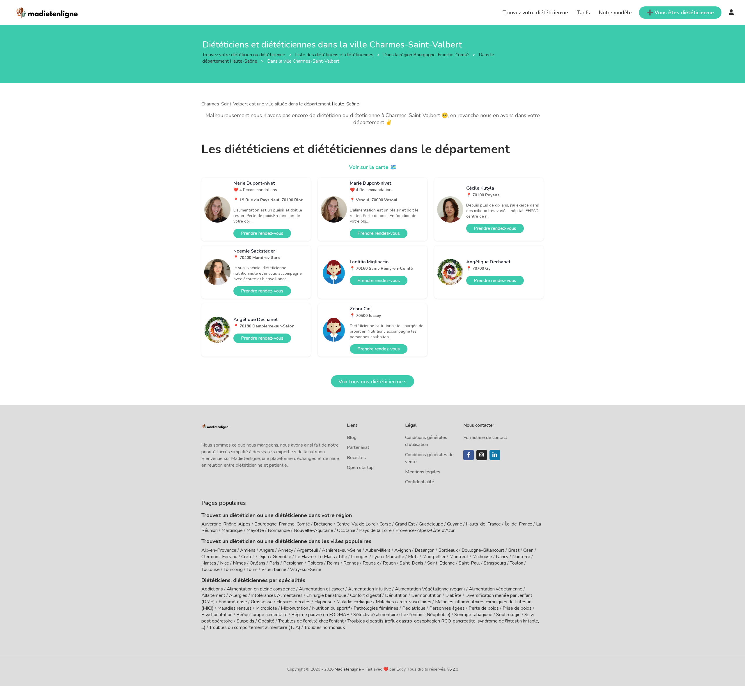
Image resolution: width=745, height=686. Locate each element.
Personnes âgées (447, 608)
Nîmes (239, 563)
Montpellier (434, 556)
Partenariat (358, 447)
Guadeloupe (431, 524)
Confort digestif (365, 595)
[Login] (731, 12)
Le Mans (326, 556)
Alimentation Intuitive (369, 589)
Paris (274, 563)
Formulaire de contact (485, 437)
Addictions (212, 589)
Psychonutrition (217, 614)
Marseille (395, 556)
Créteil (248, 556)
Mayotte (255, 530)
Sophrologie (508, 614)
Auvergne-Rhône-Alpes (226, 524)
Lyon (377, 556)
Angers (266, 550)
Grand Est (405, 524)
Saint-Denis (411, 563)
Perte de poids (484, 608)
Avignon (402, 550)
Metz (413, 556)
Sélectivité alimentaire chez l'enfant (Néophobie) (401, 614)
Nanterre (521, 556)
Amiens (248, 550)
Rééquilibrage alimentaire (262, 614)
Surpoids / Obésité (255, 621)
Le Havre (304, 556)
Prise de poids (517, 608)
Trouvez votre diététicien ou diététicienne (244, 54)
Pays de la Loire (375, 530)
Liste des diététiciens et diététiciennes (335, 54)
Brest (513, 550)
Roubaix (371, 563)
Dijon (263, 556)
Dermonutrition (427, 595)
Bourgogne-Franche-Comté (282, 524)
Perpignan (293, 563)
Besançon (424, 550)
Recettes (356, 457)
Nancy (502, 556)
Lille (343, 556)
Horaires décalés (293, 602)
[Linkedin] (494, 455)
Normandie (279, 530)
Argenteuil (307, 550)
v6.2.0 (452, 669)
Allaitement (213, 595)
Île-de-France (518, 524)
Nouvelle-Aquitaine (313, 530)
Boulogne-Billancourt (483, 550)
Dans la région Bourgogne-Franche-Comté (426, 54)
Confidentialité (419, 482)
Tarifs (583, 12)
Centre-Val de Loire (356, 524)
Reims (333, 563)
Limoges (359, 556)
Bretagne (323, 524)
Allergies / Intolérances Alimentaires (266, 595)
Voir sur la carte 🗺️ (372, 167)
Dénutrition (396, 595)
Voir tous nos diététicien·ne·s (372, 381)
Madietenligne (348, 669)
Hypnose (323, 602)
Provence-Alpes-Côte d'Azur (425, 530)
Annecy (285, 550)
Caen (528, 550)
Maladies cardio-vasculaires (403, 602)
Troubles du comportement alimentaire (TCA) (254, 627)
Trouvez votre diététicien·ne (535, 12)
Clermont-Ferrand (219, 556)
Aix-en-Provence (218, 550)
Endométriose (233, 602)
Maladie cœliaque (354, 602)
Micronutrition (294, 608)
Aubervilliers (378, 550)
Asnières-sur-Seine (341, 550)
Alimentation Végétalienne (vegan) (430, 589)
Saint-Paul (469, 563)
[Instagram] (481, 455)
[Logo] (47, 11)
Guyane (454, 524)
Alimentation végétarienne (495, 589)
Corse (385, 524)
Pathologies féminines (376, 608)
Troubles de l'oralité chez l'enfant (311, 621)
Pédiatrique (413, 608)
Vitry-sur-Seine (305, 569)
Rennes (351, 563)
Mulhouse (482, 556)
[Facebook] (468, 455)
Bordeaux (448, 550)
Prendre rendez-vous (262, 233)
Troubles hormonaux (324, 627)
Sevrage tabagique (473, 614)
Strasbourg (495, 563)
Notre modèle (615, 12)
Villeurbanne (273, 569)
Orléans (257, 563)
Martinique (232, 530)
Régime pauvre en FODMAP (320, 614)
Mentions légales (422, 472)
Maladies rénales (234, 608)
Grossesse (262, 602)
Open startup (360, 467)
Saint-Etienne (441, 563)
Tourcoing (233, 569)
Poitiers (315, 563)
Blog (351, 437)
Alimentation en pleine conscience (261, 589)
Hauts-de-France (483, 524)
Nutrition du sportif (331, 608)
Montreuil (459, 556)
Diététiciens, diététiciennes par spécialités (253, 580)
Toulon (516, 563)
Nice (224, 563)
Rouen (389, 563)
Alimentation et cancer (321, 589)
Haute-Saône (345, 104)
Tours (252, 569)
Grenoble (282, 556)
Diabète (453, 595)
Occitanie (346, 530)
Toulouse (210, 569)
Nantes (208, 563)
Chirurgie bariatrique (326, 595)
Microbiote (267, 608)
